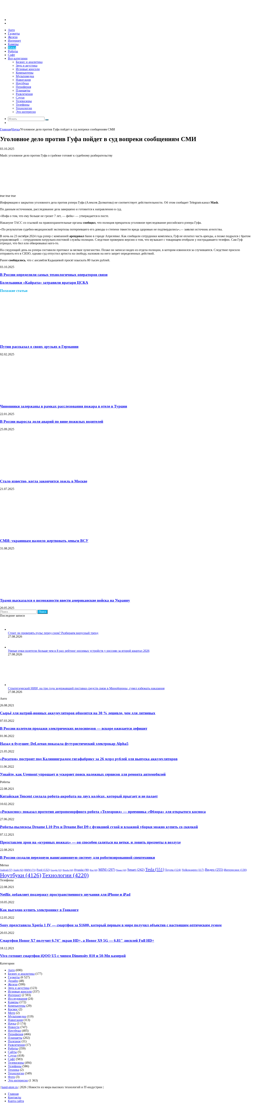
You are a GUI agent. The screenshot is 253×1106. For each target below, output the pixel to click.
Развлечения (24, 94)
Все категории (17, 58)
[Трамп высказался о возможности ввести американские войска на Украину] (38, 592)
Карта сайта (16, 1101)
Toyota (173, 869)
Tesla (154, 869)
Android (6, 870)
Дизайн (13, 980)
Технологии (24, 108)
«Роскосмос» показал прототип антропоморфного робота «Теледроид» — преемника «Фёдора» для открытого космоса (103, 812)
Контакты (14, 1097)
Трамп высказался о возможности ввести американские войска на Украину (65, 600)
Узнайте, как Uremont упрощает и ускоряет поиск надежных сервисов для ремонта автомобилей (83, 774)
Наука (12, 47)
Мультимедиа (25, 76)
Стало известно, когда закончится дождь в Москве (43, 481)
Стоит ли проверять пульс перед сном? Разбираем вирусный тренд (53, 633)
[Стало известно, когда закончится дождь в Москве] (38, 473)
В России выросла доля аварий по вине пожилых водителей (51, 421)
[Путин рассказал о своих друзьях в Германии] (38, 339)
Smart (135, 870)
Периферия (23, 87)
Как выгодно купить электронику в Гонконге (39, 910)
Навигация (23, 79)
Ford (43, 869)
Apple (18, 870)
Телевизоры (24, 101)
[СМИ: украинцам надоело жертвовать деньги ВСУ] (38, 533)
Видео (214, 870)
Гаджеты (14, 33)
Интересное (235, 869)
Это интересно (26, 111)
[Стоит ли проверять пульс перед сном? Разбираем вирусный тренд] (13, 629)
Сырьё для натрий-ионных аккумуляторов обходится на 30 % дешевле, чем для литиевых (77, 713)
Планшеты (23, 90)
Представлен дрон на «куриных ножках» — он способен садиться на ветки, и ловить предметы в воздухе (90, 842)
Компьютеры (24, 72)
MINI (106, 870)
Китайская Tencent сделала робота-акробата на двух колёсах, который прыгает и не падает (79, 796)
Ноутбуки (22, 83)
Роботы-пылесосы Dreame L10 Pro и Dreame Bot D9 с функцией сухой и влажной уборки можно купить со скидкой (99, 827)
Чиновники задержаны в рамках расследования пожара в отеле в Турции (63, 406)
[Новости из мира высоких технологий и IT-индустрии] (29, 13)
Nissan (121, 870)
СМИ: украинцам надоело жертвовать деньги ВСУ (44, 541)
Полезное (14, 1041)
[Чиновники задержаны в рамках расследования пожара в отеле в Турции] (38, 398)
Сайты (12, 1052)
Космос (13, 1009)
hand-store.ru (9, 1087)
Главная (5, 129)
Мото (11, 1012)
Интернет (14, 40)
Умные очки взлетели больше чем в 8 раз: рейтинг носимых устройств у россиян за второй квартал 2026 (78, 650)
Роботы (13, 51)
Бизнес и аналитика (29, 62)
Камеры (13, 44)
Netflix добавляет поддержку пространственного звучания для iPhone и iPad (65, 894)
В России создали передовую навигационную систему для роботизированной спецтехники (77, 857)
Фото (11, 1077)
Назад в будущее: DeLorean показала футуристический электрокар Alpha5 (64, 744)
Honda (68, 870)
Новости (14, 1027)
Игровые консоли (28, 69)
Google (56, 870)
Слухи (20, 97)
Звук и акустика (26, 65)
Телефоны (22, 104)
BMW (30, 870)
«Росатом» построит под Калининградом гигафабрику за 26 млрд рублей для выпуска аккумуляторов (88, 759)
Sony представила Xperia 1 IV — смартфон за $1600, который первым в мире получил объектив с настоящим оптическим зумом (111, 925)
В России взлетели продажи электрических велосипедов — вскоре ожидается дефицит (73, 728)
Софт (11, 55)
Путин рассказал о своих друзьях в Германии (39, 346)
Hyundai (81, 869)
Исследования (17, 998)
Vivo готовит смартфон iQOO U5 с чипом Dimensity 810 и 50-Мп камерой (63, 956)
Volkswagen (193, 869)
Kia (94, 870)
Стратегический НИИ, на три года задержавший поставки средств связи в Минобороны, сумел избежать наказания (86, 688)
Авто (11, 30)
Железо (13, 37)
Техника (13, 1069)
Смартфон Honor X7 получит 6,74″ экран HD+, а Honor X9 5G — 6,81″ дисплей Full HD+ (77, 940)
